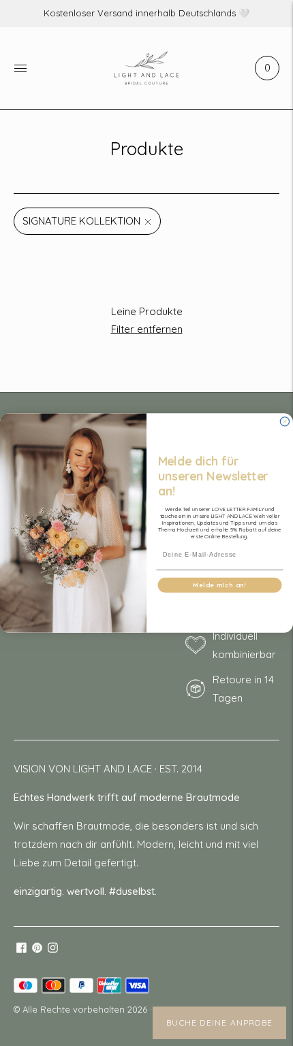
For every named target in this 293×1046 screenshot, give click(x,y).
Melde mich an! (219, 585)
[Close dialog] (284, 421)
